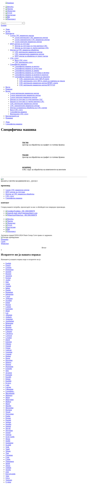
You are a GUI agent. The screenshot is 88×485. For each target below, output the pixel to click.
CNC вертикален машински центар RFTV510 (37, 85)
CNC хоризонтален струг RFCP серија (34, 79)
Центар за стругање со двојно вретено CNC (32, 48)
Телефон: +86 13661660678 (24, 211)
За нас (8, 31)
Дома (8, 29)
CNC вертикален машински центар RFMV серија (38, 83)
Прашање (9, 118)
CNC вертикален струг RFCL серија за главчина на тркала (42, 81)
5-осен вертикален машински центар (24, 93)
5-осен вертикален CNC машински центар (31, 38)
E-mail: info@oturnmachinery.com (24, 213)
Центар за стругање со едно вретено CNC (31, 46)
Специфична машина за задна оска (28, 68)
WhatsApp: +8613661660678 (26, 215)
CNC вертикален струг (24, 62)
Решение (9, 89)
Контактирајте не (12, 116)
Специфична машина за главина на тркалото (32, 77)
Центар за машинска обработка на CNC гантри (28, 108)
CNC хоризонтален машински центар (29, 54)
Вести (8, 87)
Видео (8, 91)
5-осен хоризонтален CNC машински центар (32, 40)
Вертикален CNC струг (19, 114)
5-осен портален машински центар (28, 42)
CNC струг (14, 58)
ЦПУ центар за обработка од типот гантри (31, 56)
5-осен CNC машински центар (22, 35)
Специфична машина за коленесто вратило (31, 75)
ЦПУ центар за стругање (20, 44)
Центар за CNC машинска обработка (24, 50)
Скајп (3, 241)
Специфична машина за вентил (27, 66)
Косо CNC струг (21, 60)
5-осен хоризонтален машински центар (25, 95)
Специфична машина (18, 64)
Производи (10, 33)
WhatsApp (5, 244)
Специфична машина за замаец (27, 71)
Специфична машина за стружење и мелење (32, 73)
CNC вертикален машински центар (28, 52)
